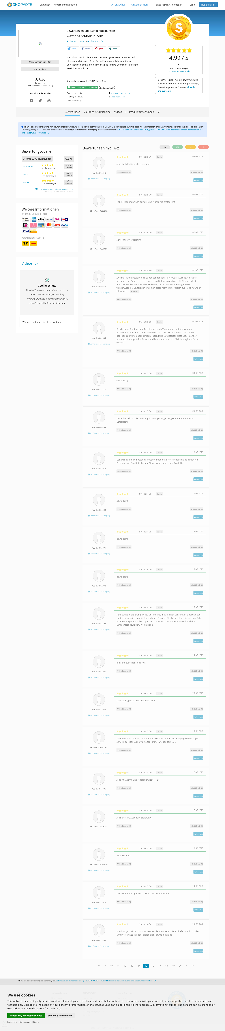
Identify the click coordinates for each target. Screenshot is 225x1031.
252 (177, 147)
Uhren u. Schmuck (77, 41)
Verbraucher (118, 4)
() (197, 172)
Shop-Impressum (118, 96)
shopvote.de (28, 166)
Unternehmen (139, 4)
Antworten (198, 180)
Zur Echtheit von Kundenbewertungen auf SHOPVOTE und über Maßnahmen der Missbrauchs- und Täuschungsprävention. (104, 981)
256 (164, 147)
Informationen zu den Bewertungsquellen (55, 189)
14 (139, 965)
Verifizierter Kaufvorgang (100, 179)
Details (159, 157)
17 (159, 965)
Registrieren (208, 4)
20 (180, 965)
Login (192, 4)
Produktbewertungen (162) (144, 112)
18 (166, 965)
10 (111, 965)
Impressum (12, 1022)
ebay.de (26, 174)
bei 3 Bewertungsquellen (178, 71)
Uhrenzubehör (96, 41)
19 (173, 965)
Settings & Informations (60, 1015)
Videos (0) (30, 263)
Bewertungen (72, 112)
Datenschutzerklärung (29, 1022)
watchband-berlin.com (120, 93)
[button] (73, 48)
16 (153, 965)
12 (125, 965)
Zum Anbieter (40, 69)
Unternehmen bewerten (40, 61)
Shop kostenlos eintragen (169, 4)
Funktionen (44, 4)
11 (118, 965)
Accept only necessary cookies (26, 1015)
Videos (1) (120, 112)
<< (99, 965)
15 (146, 965)
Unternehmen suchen (65, 4)
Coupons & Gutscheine (97, 112)
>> (193, 965)
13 (132, 965)
